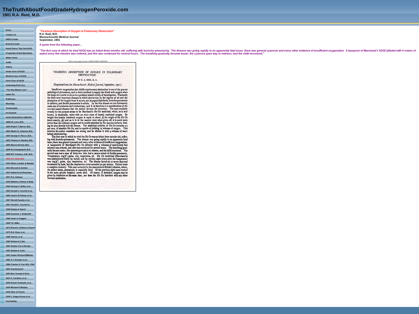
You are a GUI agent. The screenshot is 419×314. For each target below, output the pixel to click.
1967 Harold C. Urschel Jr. (18, 205)
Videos (9, 67)
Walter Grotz (11, 58)
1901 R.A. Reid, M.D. (15, 159)
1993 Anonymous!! (14, 269)
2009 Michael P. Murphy (16, 287)
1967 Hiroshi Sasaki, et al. (18, 200)
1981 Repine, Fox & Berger (18, 246)
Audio (8, 62)
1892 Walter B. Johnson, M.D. (19, 131)
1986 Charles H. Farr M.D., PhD (20, 264)
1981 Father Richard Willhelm (19, 255)
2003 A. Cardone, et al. (16, 278)
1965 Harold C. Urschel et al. (19, 191)
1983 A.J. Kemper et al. (16, 260)
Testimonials (12, 108)
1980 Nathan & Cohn (15, 241)
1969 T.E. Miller (13, 223)
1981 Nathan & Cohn (15, 251)
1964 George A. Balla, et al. (18, 186)
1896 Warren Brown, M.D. (17, 145)
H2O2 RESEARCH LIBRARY (19, 117)
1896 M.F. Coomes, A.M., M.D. (19, 154)
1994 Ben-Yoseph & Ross (17, 273)
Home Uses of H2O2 (15, 71)
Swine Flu (10, 94)
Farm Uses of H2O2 (15, 81)
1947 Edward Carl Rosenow (18, 172)
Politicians (10, 99)
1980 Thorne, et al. (14, 237)
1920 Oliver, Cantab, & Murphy (20, 163)
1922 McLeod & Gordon (16, 168)
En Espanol (11, 113)
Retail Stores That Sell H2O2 (19, 48)
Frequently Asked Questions (19, 53)
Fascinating (11, 301)
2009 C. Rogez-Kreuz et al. (18, 296)
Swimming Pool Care (15, 85)
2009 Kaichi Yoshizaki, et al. (18, 283)
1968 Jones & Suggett (16, 218)
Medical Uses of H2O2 (16, 76)
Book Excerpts (13, 44)
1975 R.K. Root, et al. (15, 232)
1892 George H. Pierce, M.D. (19, 136)
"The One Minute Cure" (16, 90)
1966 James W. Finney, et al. (19, 195)
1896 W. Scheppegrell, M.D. (18, 149)
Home (8, 30)
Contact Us (11, 35)
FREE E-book (12, 39)
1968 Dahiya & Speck (16, 209)
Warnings (10, 104)
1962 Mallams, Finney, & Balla (19, 182)
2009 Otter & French (15, 292)
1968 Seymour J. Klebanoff (18, 214)
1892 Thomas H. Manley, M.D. (19, 140)
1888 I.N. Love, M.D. (15, 122)
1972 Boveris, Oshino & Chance (20, 228)
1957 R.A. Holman (14, 177)
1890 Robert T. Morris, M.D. (18, 127)
